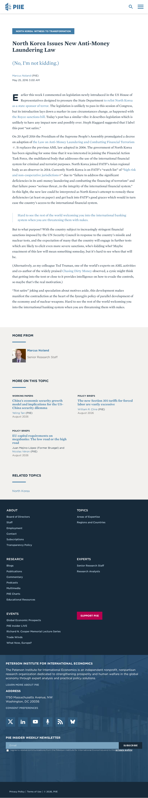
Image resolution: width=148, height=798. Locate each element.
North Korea (21, 491)
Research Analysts (88, 571)
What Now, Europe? (19, 642)
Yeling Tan (19, 412)
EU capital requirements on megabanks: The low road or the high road (39, 439)
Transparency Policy (19, 545)
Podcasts (12, 582)
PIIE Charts (13, 593)
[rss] (60, 722)
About (12, 510)
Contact (11, 533)
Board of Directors (18, 516)
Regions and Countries (91, 522)
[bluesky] (72, 722)
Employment (14, 528)
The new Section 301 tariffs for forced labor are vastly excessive (105, 402)
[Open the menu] (140, 6)
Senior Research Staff (90, 565)
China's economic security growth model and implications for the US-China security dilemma (37, 404)
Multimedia (13, 588)
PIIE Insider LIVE (16, 625)
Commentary (14, 577)
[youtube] (35, 722)
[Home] (15, 6)
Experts (84, 559)
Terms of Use (34, 791)
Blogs (10, 565)
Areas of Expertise (88, 516)
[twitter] (10, 722)
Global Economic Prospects (23, 620)
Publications (14, 571)
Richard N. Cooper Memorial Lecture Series (33, 631)
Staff (9, 522)
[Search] (130, 6)
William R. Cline (88, 409)
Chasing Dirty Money (77, 271)
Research (14, 559)
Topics (82, 510)
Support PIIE (89, 615)
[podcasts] (48, 722)
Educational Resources (20, 599)
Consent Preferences (22, 707)
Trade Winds (14, 637)
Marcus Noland (22, 75)
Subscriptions (15, 539)
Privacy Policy (17, 791)
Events (12, 614)
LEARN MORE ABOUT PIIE (22, 684)
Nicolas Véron (21, 451)
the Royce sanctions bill (28, 117)
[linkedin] (23, 722)
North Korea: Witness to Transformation (43, 31)
